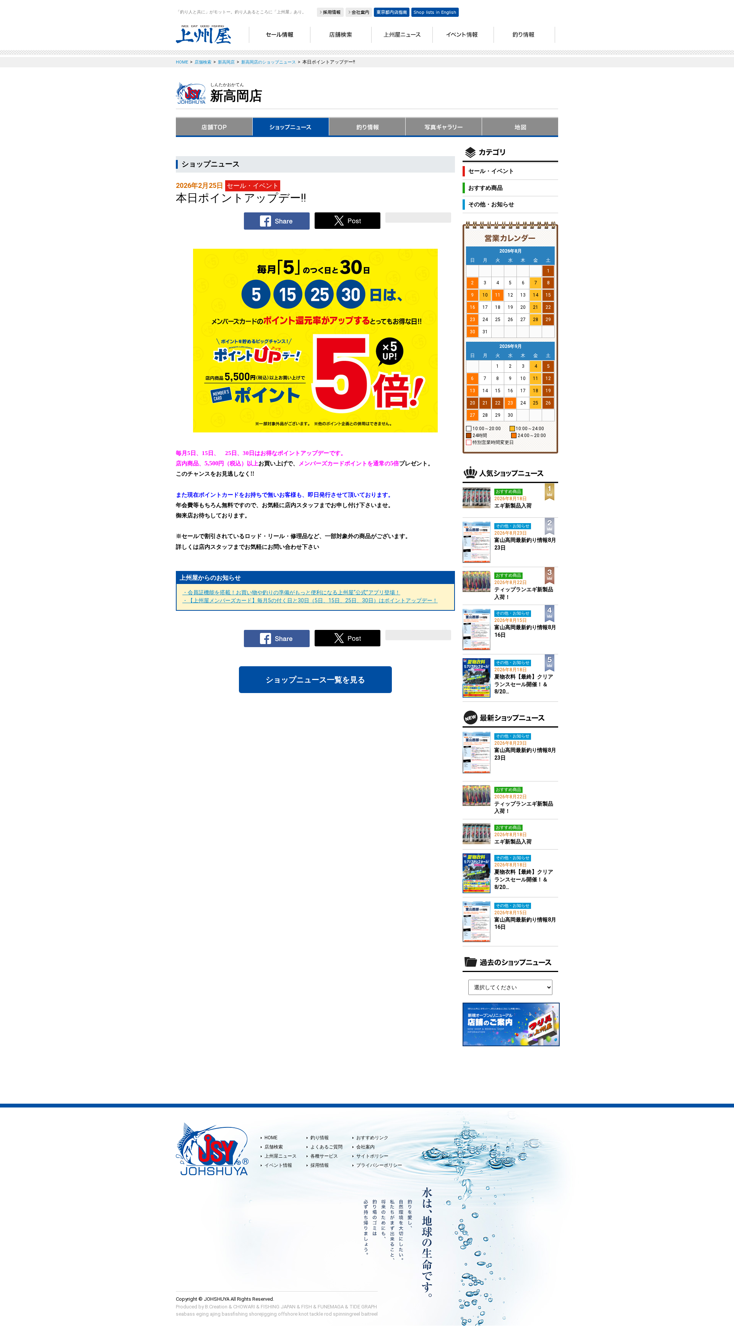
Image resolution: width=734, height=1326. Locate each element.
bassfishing (235, 1314)
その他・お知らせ (491, 204)
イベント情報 (278, 1165)
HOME (271, 1137)
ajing (215, 1314)
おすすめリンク (372, 1137)
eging (202, 1314)
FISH (306, 1307)
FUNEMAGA (331, 1307)
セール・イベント (491, 171)
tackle (316, 1314)
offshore (287, 1314)
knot (304, 1314)
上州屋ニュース (281, 1156)
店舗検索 (274, 1147)
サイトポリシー (372, 1156)
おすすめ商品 (485, 187)
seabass (185, 1314)
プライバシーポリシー (379, 1165)
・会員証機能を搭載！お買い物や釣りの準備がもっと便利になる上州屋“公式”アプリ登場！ (291, 592)
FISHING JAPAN (278, 1307)
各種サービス (324, 1156)
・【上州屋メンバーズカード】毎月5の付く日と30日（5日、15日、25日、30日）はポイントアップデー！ (310, 600)
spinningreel (346, 1314)
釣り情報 (319, 1137)
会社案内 (365, 1147)
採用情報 (319, 1165)
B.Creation (216, 1307)
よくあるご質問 (326, 1147)
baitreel (369, 1314)
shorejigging (263, 1314)
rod (328, 1314)
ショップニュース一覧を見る (315, 679)
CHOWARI (244, 1307)
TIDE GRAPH (363, 1307)
